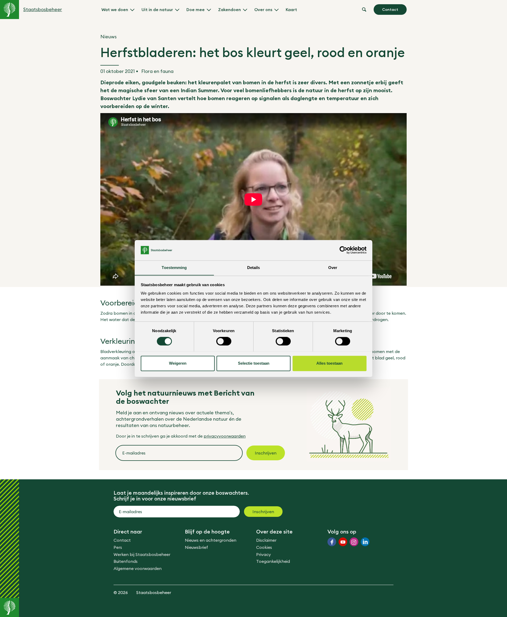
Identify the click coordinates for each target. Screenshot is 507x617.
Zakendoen (229, 9)
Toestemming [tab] (174, 267)
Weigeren (177, 363)
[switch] (223, 341)
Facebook (331, 541)
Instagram (354, 541)
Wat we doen (114, 9)
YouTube (343, 541)
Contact (390, 9)
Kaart (291, 9)
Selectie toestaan (253, 363)
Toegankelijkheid (273, 561)
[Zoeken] (364, 9)
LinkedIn (365, 541)
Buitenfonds (126, 561)
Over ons (263, 9)
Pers (118, 547)
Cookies (264, 547)
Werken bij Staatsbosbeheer (142, 554)
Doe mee (195, 9)
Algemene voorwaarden (138, 568)
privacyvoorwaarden (225, 436)
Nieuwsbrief (196, 547)
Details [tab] (253, 267)
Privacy (263, 554)
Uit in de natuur (157, 9)
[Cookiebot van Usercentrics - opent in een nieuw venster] (343, 250)
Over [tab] (332, 267)
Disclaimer (266, 540)
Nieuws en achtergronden (210, 540)
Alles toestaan (329, 363)
